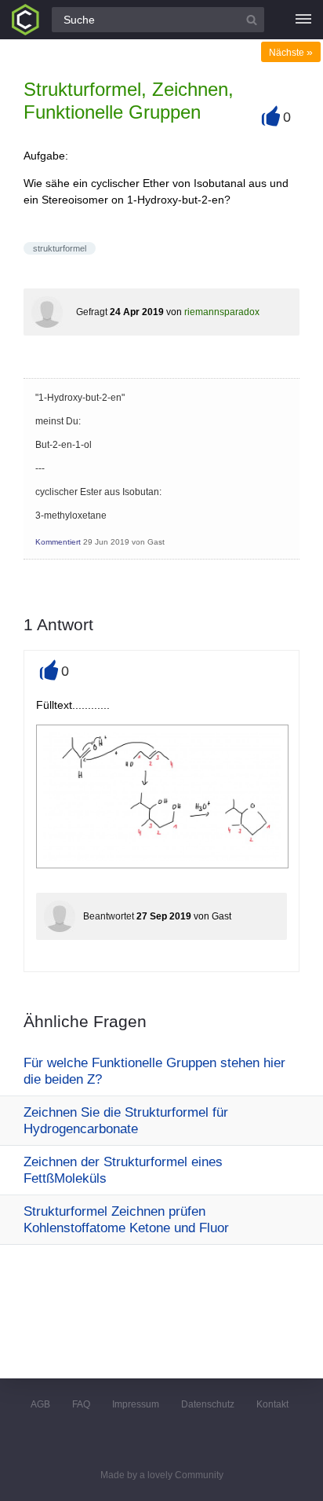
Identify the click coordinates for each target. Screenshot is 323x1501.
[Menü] (303, 20)
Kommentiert (58, 542)
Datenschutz (207, 1404)
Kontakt (272, 1404)
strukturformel (59, 248)
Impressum (135, 1404)
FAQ (81, 1404)
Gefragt (91, 311)
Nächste (291, 52)
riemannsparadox (221, 311)
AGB (40, 1404)
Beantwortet (108, 916)
